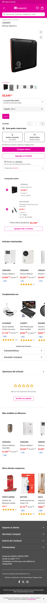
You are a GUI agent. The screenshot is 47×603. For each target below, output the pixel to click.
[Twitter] (23, 582)
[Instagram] (27, 582)
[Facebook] (19, 582)
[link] (10, 264)
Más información (31, 599)
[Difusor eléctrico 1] (5, 86)
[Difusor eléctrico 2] (12, 86)
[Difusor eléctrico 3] (19, 86)
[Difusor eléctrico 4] (26, 86)
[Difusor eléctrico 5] (33, 86)
